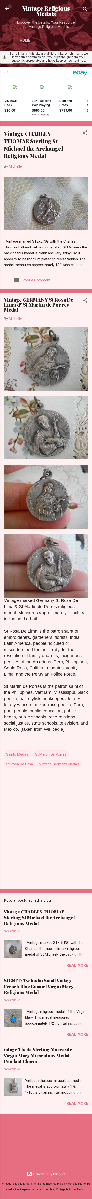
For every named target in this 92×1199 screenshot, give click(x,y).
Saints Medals (17, 754)
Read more (77, 965)
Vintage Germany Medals (59, 764)
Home (25, 40)
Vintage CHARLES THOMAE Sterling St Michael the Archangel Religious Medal (33, 144)
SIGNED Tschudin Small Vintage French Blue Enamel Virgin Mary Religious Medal (38, 986)
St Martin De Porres (50, 754)
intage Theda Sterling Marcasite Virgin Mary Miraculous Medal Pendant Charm (38, 1055)
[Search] (85, 9)
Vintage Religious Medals (46, 11)
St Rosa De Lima (19, 764)
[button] (85, 134)
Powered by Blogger (49, 1174)
